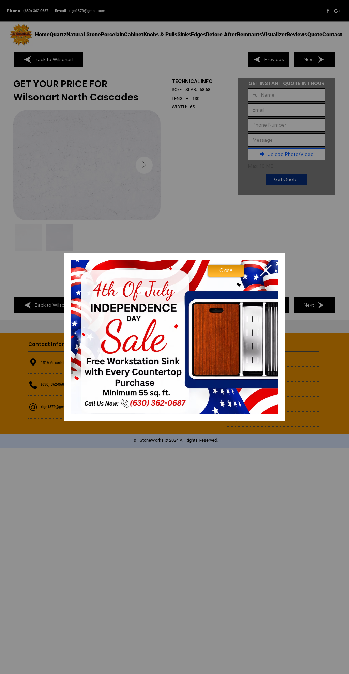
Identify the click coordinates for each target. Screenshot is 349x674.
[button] (226, 271)
